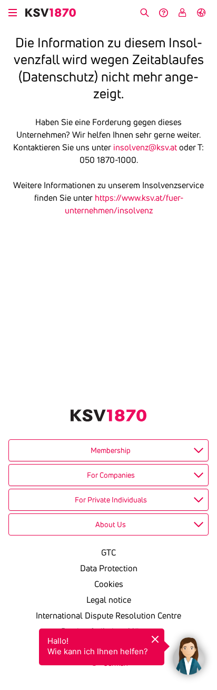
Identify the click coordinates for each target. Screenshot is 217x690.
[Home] (50, 12)
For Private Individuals (111, 499)
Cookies (108, 584)
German (201, 12)
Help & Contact (163, 12)
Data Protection (108, 568)
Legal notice (108, 599)
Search (144, 12)
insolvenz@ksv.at (145, 147)
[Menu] (12, 11)
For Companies (111, 475)
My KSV (182, 12)
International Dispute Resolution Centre (108, 615)
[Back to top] (206, 603)
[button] (188, 653)
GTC (108, 552)
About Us (110, 524)
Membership (111, 450)
